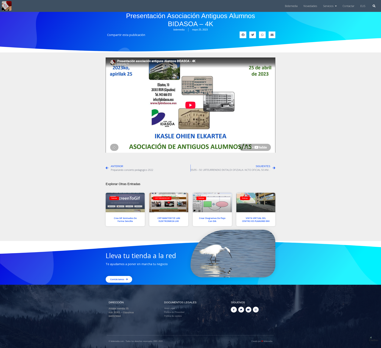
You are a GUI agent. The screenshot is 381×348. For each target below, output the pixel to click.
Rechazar (149, 185)
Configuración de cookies (175, 185)
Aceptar (232, 185)
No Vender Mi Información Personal (172, 177)
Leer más (219, 167)
